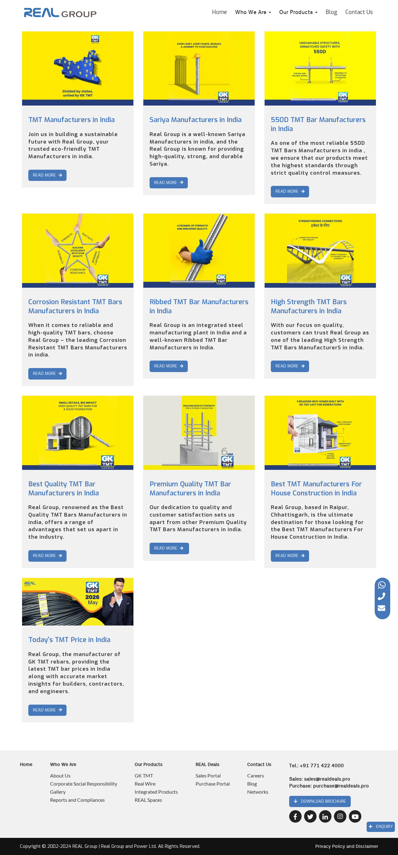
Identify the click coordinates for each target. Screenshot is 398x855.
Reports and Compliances (77, 800)
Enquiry (382, 826)
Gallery (58, 792)
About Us (60, 775)
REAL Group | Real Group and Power (110, 846)
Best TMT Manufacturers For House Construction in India (316, 488)
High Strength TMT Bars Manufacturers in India (309, 306)
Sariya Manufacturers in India (196, 119)
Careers (255, 775)
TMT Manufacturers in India (71, 119)
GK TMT (144, 775)
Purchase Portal (213, 784)
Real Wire (145, 784)
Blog (331, 12)
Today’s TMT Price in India (69, 639)
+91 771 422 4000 (322, 765)
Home (219, 12)
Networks (257, 792)
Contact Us (359, 12)
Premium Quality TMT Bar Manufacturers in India (190, 488)
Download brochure (321, 801)
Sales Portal (208, 775)
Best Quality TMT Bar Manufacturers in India (63, 488)
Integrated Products (156, 792)
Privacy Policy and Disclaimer (346, 846)
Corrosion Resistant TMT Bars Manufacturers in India (75, 306)
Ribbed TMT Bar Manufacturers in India (199, 306)
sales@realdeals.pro (327, 779)
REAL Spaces (148, 800)
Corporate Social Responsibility (83, 784)
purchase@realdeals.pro (341, 786)
